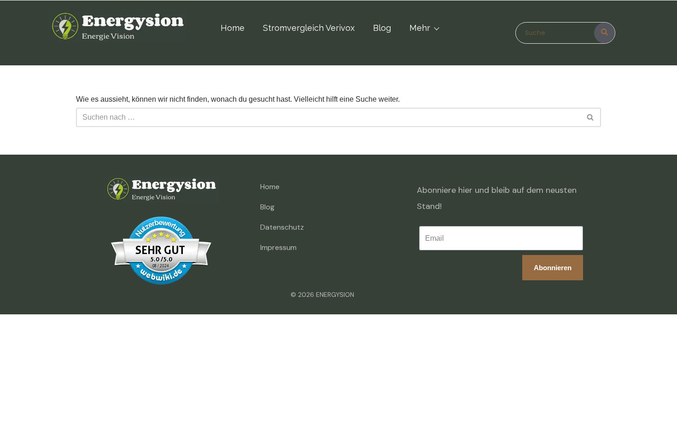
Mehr (419, 28)
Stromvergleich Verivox (309, 28)
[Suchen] (590, 117)
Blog (382, 28)
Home (233, 28)
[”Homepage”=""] (117, 28)
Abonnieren (553, 268)
